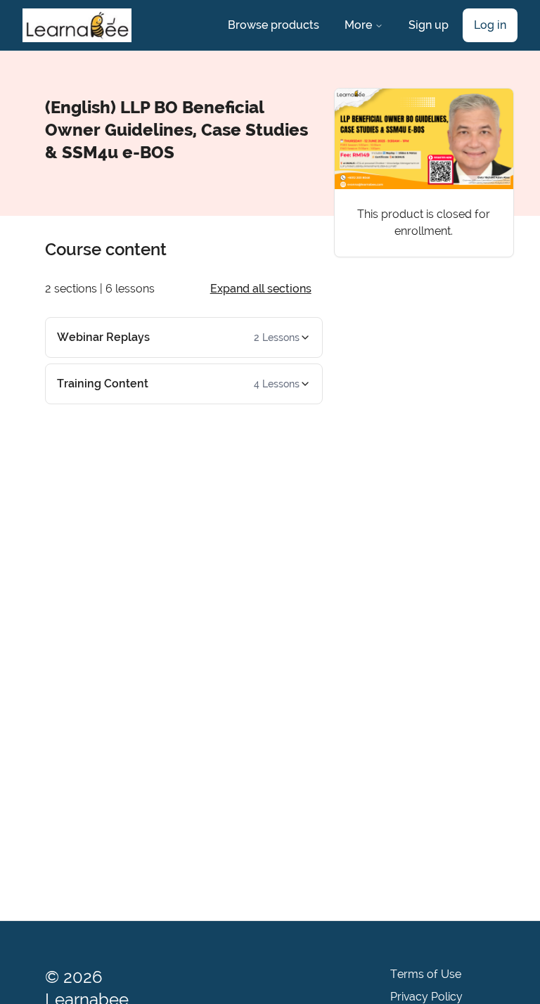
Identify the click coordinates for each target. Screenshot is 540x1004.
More (358, 25)
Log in (490, 25)
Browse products (273, 25)
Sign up (429, 25)
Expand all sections (260, 288)
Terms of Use (425, 974)
